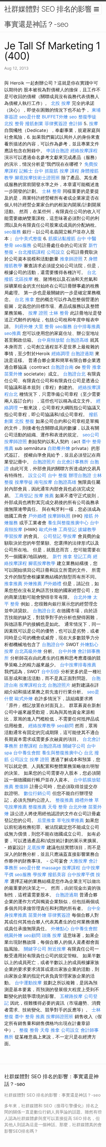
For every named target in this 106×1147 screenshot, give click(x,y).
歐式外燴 (48, 529)
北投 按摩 (60, 103)
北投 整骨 (14, 123)
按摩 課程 (69, 171)
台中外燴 (67, 651)
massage (51, 867)
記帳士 (26, 171)
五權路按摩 (71, 996)
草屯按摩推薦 (70, 820)
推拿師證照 (71, 259)
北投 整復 (24, 421)
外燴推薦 (33, 583)
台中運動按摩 (28, 982)
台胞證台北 (74, 374)
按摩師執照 (59, 516)
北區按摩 (24, 279)
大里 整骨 (44, 326)
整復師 (21, 786)
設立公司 (37, 475)
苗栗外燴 (13, 374)
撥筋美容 (57, 874)
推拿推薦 (13, 583)
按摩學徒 (24, 482)
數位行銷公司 (37, 793)
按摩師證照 (15, 441)
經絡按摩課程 (84, 150)
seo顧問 (65, 725)
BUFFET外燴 (55, 117)
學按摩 (69, 536)
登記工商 (82, 556)
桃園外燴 (13, 935)
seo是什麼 (29, 117)
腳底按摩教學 (41, 563)
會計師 (75, 123)
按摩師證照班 (59, 1016)
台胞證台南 (62, 367)
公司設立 (56, 252)
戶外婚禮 (37, 516)
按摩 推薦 (44, 495)
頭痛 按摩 (51, 935)
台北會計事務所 (72, 462)
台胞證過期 (82, 353)
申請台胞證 (57, 150)
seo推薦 (12, 333)
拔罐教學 (87, 529)
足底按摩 (36, 847)
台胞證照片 (44, 462)
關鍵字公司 (74, 746)
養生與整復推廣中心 (68, 522)
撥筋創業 (34, 123)
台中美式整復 (28, 238)
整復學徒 (87, 117)
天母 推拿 (50, 1030)
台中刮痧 (50, 671)
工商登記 (24, 495)
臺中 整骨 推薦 (30, 1016)
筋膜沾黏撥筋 (61, 238)
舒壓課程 (28, 746)
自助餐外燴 (58, 448)
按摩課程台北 (32, 685)
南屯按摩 (43, 482)
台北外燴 (82, 597)
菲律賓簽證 (56, 123)
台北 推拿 (24, 299)
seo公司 (91, 434)
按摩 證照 (38, 313)
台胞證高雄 (77, 340)
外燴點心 (89, 644)
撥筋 (88, 516)
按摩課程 (71, 867)
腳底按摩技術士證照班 (37, 177)
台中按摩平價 (80, 874)
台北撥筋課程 (31, 252)
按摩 (93, 123)
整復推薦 (64, 800)
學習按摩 (13, 536)
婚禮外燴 (84, 800)
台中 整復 (57, 475)
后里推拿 (46, 820)
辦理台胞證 (80, 475)
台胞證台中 (53, 644)
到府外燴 (24, 326)
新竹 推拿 (62, 556)
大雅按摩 (78, 861)
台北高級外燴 (28, 651)
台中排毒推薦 (86, 326)
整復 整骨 (29, 1030)
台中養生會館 (26, 752)
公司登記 (52, 536)
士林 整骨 (51, 191)
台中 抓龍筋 (46, 171)
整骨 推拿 (91, 367)
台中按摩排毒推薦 (78, 665)
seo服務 (12, 232)
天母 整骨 (57, 807)
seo (73, 117)
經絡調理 (60, 353)
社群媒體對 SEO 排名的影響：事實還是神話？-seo (51, 16)
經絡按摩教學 (41, 725)
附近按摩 (57, 949)
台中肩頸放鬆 (50, 340)
